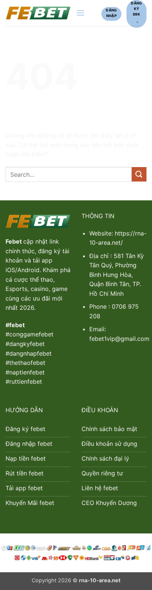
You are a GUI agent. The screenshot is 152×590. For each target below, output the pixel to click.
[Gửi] (139, 174)
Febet (14, 241)
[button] (80, 13)
